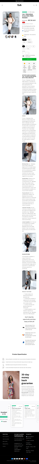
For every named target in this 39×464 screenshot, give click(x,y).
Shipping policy (34, 460)
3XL (28, 48)
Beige (24, 39)
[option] (17, 411)
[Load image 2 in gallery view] (9, 36)
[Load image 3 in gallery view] (12, 36)
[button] (2, 5)
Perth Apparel (11, 460)
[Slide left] (4, 37)
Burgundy (30, 42)
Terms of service (28, 460)
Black (29, 39)
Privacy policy (22, 460)
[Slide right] (18, 37)
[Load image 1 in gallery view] (6, 36)
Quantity (23, 51)
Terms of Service (6, 436)
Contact (4, 446)
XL (33, 46)
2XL (24, 48)
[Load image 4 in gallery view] (15, 36)
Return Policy (5, 441)
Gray (24, 42)
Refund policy (17, 460)
